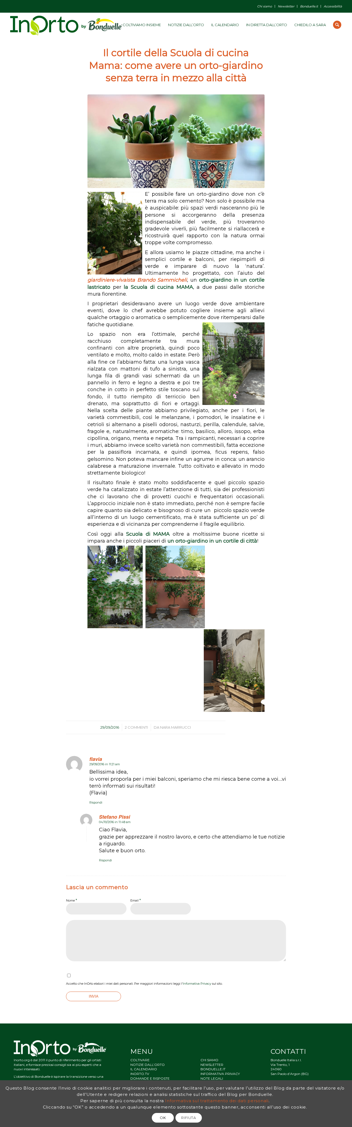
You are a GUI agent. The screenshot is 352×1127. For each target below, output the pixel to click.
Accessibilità (333, 6)
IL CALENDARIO (143, 1069)
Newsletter (286, 6)
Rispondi (95, 802)
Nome (71, 900)
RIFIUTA (188, 1117)
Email (135, 900)
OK (163, 1117)
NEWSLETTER (211, 1065)
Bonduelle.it (309, 6)
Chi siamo (264, 6)
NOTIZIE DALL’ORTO (147, 1065)
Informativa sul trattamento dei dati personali (217, 1100)
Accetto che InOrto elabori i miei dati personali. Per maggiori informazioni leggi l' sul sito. (144, 984)
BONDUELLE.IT (213, 1069)
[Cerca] (337, 24)
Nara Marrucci (175, 727)
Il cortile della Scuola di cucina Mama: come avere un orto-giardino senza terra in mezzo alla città (176, 65)
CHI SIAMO (209, 1060)
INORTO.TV (139, 1074)
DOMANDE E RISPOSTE (150, 1078)
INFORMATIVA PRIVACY (220, 1074)
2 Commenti (136, 727)
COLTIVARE (140, 1060)
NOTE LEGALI (211, 1078)
